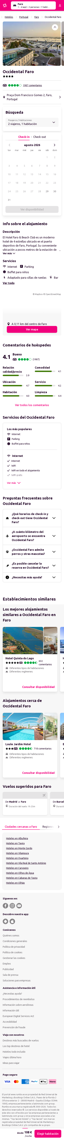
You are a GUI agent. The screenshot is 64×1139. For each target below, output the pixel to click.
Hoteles (9, 17)
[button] (32, 43)
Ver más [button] (11, 483)
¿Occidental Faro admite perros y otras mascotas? (28, 551)
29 (47, 191)
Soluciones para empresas (17, 980)
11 (17, 174)
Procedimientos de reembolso (18, 999)
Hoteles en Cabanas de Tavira (21, 878)
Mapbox (39, 294)
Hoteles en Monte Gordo (19, 848)
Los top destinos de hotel (16, 1046)
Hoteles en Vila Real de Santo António (26, 863)
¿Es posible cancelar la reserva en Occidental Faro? (30, 565)
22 (47, 182)
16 (54, 174)
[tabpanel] (32, 861)
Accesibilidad (10, 1021)
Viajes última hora (12, 1057)
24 (9, 191)
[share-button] (55, 27)
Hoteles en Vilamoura (17, 853)
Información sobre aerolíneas (18, 1005)
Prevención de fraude (14, 1027)
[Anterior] (9, 145)
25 (17, 191)
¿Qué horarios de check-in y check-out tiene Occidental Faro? (30, 518)
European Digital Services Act (18, 1016)
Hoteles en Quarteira (17, 858)
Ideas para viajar (11, 1063)
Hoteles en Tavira (15, 843)
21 (39, 182)
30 (54, 191)
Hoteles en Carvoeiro (17, 868)
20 (32, 182)
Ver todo (9, 283)
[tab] (21, 827)
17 (9, 182)
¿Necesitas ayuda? (12, 993)
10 (9, 174)
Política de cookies (12, 952)
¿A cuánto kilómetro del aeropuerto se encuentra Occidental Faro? (28, 536)
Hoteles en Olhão (15, 883)
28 (39, 191)
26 (24, 191)
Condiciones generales (15, 941)
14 (39, 174)
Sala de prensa (10, 975)
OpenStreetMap (53, 294)
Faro (36, 17)
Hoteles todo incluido (14, 1051)
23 (54, 182)
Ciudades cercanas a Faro (21, 826)
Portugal (23, 17)
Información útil (11, 1010)
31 (9, 200)
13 (32, 174)
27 (32, 191)
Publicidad (8, 969)
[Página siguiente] (58, 827)
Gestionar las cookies (14, 958)
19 (24, 182)
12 (24, 174)
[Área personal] (60, 5)
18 (17, 182)
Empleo (7, 963)
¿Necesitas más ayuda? (27, 577)
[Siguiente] (54, 145)
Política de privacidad (14, 946)
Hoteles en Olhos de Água (20, 873)
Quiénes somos (11, 935)
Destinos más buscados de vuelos (21, 1040)
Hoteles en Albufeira (17, 838)
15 (47, 174)
